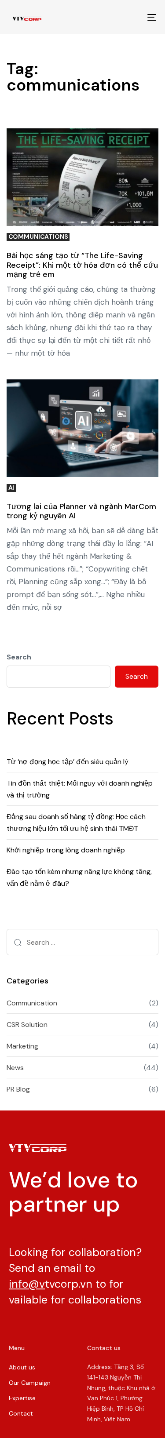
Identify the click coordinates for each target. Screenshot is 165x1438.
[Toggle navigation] (131, 17)
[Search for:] (82, 942)
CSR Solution (27, 1024)
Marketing (22, 1046)
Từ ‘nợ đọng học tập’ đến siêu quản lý (67, 761)
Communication (32, 1003)
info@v (27, 1284)
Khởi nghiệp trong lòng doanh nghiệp (66, 850)
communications (38, 236)
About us (22, 1367)
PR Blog (18, 1089)
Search (19, 657)
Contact (21, 1413)
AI (11, 487)
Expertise (22, 1398)
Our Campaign (30, 1383)
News (15, 1067)
